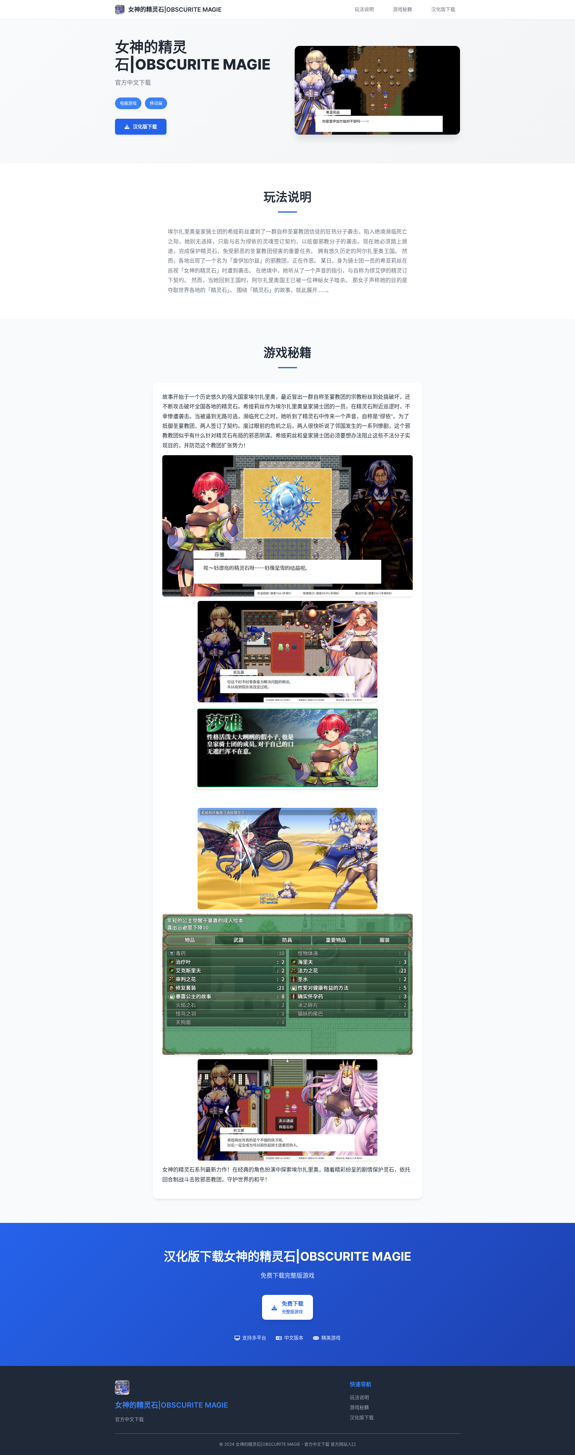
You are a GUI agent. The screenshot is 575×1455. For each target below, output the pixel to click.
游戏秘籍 (402, 9)
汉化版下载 (443, 9)
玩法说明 (364, 9)
